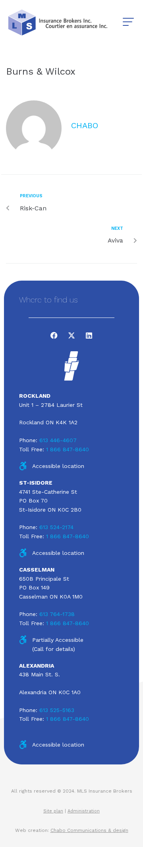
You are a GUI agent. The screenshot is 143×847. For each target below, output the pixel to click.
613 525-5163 (56, 710)
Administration (84, 811)
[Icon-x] (71, 335)
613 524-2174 (56, 527)
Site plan (53, 811)
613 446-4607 (58, 440)
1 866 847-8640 (67, 449)
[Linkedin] (89, 335)
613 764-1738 (57, 614)
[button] (128, 22)
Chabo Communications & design (89, 830)
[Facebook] (54, 335)
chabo (84, 125)
